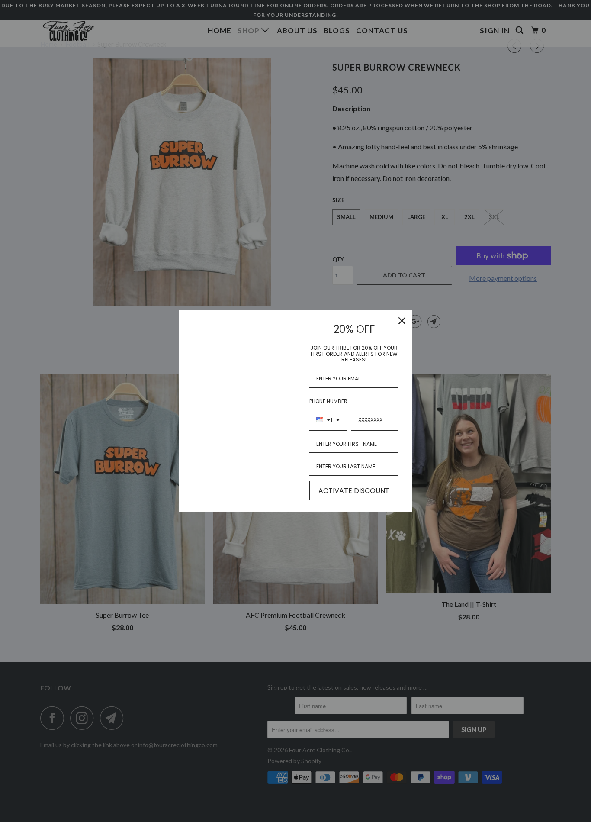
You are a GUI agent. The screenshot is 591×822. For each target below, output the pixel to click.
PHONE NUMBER (328, 401)
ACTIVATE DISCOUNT (353, 491)
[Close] (402, 320)
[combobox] (328, 420)
